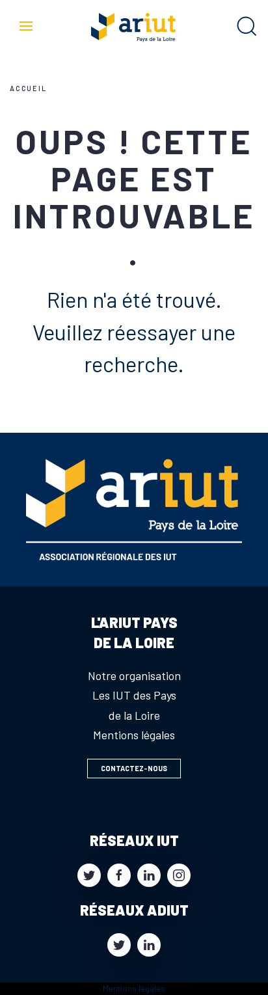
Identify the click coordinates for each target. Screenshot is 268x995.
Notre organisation (134, 675)
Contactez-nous (134, 768)
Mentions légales (134, 735)
